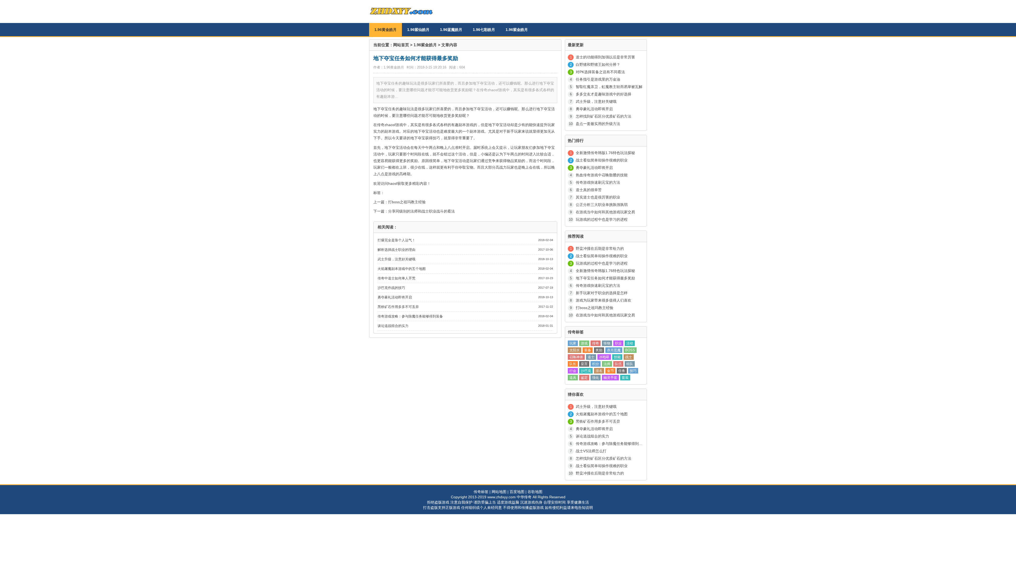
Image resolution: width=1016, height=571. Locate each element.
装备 (587, 350)
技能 (617, 357)
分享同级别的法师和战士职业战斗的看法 (421, 211)
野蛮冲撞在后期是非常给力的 (600, 248)
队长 (572, 364)
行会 (572, 371)
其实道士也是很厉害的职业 (598, 197)
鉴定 (584, 378)
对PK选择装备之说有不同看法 (600, 72)
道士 (591, 357)
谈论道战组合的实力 (393, 326)
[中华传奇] (408, 17)
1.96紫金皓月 (517, 29)
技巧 (633, 371)
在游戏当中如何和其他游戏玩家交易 (605, 212)
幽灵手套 (610, 378)
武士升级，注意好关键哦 (396, 259)
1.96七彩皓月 (484, 29)
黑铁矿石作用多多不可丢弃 (398, 307)
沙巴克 (586, 371)
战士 (628, 357)
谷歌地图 (535, 492)
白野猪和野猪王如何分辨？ (598, 64)
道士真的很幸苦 (589, 190)
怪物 (607, 343)
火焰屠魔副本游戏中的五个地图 (402, 269)
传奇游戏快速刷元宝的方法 (598, 182)
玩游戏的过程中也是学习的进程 (602, 219)
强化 (595, 378)
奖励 (599, 350)
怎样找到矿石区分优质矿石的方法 (603, 116)
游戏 (584, 343)
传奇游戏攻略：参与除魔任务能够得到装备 (410, 316)
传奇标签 (481, 492)
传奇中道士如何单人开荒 (396, 278)
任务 (621, 371)
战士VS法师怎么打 (591, 451)
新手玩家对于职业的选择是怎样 (602, 293)
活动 (629, 343)
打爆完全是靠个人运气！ (396, 240)
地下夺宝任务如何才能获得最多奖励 (605, 278)
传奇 (595, 343)
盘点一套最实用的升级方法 (598, 124)
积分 (595, 364)
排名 (599, 371)
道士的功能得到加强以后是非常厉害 (605, 57)
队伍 (618, 364)
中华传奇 (524, 497)
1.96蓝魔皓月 (451, 29)
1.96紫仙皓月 (418, 29)
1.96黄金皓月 (385, 29)
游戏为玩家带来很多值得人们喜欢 (603, 300)
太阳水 (574, 350)
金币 (610, 371)
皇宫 (584, 364)
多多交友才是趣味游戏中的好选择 (603, 94)
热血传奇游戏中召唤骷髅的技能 (602, 175)
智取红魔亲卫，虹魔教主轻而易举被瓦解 (609, 87)
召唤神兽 (576, 357)
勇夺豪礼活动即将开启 (395, 297)
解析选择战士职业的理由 (396, 250)
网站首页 (401, 45)
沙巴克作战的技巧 (391, 288)
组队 (629, 364)
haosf (392, 183)
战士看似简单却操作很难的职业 (602, 160)
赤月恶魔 (614, 350)
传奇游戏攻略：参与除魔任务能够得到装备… (613, 443)
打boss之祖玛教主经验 (407, 202)
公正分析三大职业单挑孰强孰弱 (602, 204)
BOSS (630, 350)
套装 (625, 378)
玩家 (572, 343)
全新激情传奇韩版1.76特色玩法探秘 (605, 153)
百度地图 (517, 492)
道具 (572, 378)
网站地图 (499, 492)
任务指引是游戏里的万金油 (598, 79)
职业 (618, 343)
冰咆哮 (604, 357)
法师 (607, 364)
